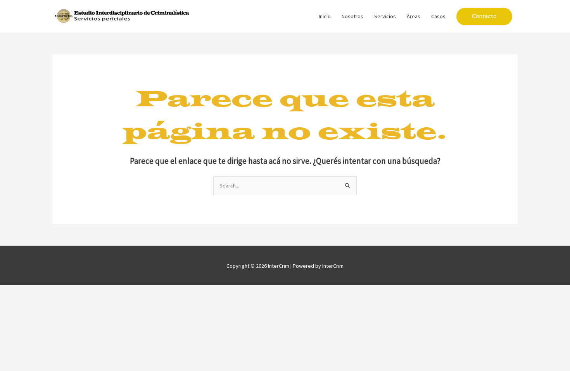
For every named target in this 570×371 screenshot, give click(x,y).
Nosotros (352, 16)
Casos (438, 16)
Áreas (413, 16)
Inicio (325, 16)
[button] (484, 16)
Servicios (385, 16)
